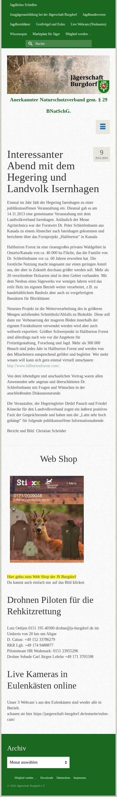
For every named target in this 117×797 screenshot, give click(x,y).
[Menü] (103, 127)
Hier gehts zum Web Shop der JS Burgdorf (41, 577)
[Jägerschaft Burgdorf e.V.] (58, 74)
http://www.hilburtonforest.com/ (33, 366)
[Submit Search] (30, 43)
